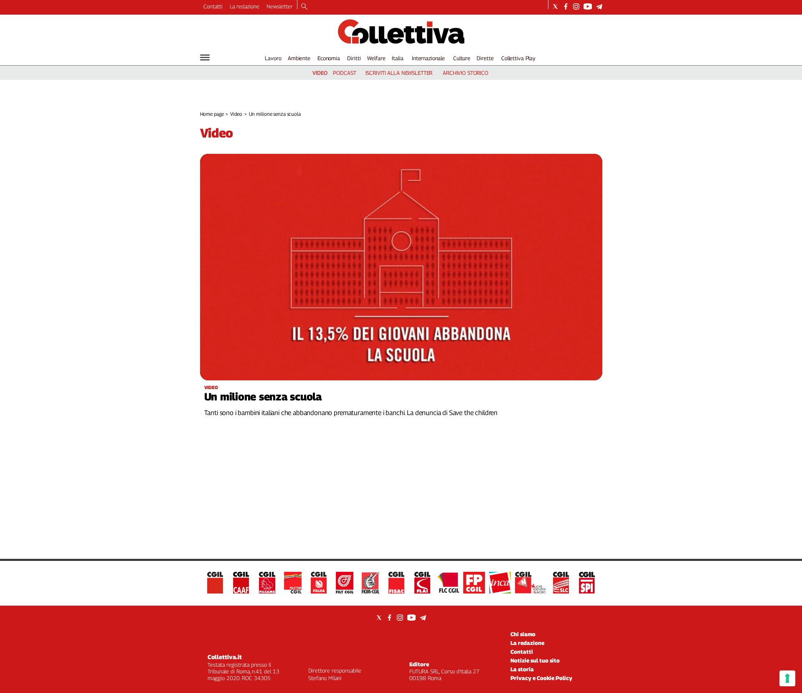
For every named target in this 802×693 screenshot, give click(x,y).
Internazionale (428, 58)
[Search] (304, 7)
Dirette (485, 58)
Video (236, 114)
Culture (461, 58)
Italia (397, 58)
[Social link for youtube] (588, 6)
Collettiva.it (225, 656)
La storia (522, 669)
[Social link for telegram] (599, 6)
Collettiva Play (518, 58)
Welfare (376, 58)
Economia (328, 58)
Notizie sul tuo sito (535, 660)
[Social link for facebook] (566, 6)
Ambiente (299, 58)
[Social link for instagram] (576, 6)
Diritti (353, 58)
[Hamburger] (205, 57)
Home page (212, 114)
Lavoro (273, 58)
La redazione (244, 6)
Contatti (213, 6)
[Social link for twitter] (555, 6)
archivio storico (465, 72)
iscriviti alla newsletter (399, 72)
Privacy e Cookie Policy (541, 678)
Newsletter (279, 6)
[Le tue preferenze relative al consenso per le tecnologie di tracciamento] (787, 678)
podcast (344, 72)
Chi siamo (523, 634)
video (319, 72)
